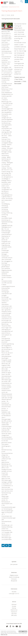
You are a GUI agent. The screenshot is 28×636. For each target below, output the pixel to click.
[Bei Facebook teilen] (6, 545)
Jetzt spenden (14, 564)
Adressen (14, 604)
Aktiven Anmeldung (14, 577)
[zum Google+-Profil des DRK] (13, 626)
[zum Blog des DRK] (20, 626)
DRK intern (14, 615)
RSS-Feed (14, 613)
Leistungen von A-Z (14, 593)
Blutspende (14, 581)
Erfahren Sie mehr (4, 634)
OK (22, 631)
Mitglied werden (14, 575)
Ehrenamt (14, 579)
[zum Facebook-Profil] (7, 626)
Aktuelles (14, 591)
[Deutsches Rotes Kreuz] (4, 3)
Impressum (14, 612)
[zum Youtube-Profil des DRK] (17, 626)
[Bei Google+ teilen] (10, 545)
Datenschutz (14, 610)
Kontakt (14, 606)
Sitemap (14, 608)
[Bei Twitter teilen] (3, 545)
